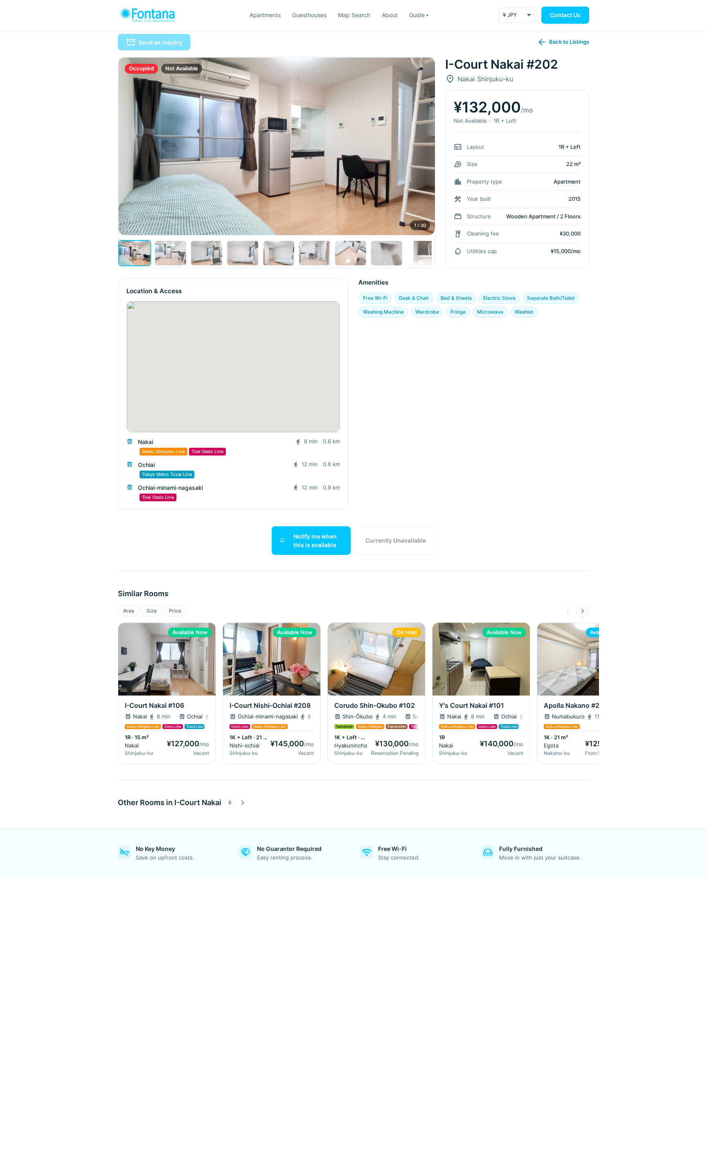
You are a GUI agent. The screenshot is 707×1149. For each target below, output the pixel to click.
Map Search (354, 14)
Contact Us (565, 14)
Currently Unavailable (395, 540)
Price (175, 611)
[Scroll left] (567, 610)
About (390, 14)
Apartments (265, 14)
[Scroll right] (582, 610)
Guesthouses (309, 14)
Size (151, 611)
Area (128, 611)
